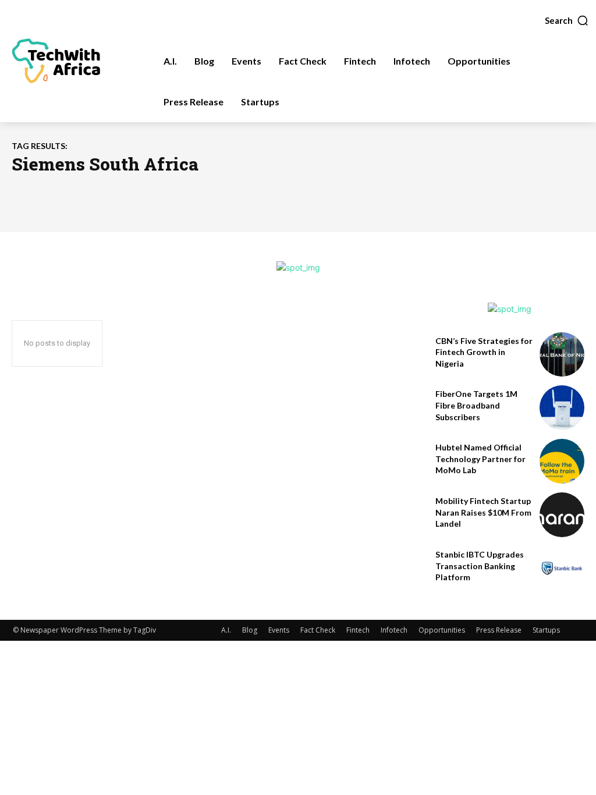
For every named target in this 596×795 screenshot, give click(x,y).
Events (278, 630)
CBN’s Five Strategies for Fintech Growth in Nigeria (484, 352)
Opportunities (441, 630)
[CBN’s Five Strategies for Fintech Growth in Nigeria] (562, 354)
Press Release (499, 630)
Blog (249, 630)
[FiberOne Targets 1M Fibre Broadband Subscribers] (562, 407)
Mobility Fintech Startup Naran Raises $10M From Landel (483, 512)
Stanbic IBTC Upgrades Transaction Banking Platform (479, 565)
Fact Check (317, 630)
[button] (567, 20)
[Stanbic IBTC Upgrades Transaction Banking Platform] (562, 568)
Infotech (394, 630)
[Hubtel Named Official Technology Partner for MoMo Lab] (562, 461)
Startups (546, 630)
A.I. (226, 630)
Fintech (358, 630)
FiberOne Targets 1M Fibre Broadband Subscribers (476, 405)
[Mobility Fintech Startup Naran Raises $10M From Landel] (562, 514)
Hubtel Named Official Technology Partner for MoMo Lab (480, 458)
